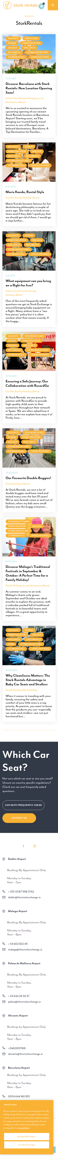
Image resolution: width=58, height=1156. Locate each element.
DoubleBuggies (34, 336)
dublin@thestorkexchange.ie (24, 897)
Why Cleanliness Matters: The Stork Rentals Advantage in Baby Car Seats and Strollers (28, 679)
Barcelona (31, 38)
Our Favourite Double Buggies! (28, 478)
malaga (12, 47)
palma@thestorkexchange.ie (24, 1001)
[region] (26, 1127)
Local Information (32, 585)
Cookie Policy (24, 1128)
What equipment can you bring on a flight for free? (28, 283)
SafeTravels (33, 639)
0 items (41, 6)
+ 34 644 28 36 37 (18, 996)
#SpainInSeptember (19, 521)
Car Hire (10, 197)
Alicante (13, 38)
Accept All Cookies (27, 1136)
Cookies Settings (26, 1144)
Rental (22, 102)
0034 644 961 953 (19, 1096)
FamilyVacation (31, 43)
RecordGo (14, 52)
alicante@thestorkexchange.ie (25, 1053)
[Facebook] (23, 846)
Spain (11, 644)
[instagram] (34, 846)
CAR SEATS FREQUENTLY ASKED (23, 805)
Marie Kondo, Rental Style (25, 192)
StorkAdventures (37, 52)
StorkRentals (16, 57)
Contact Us (19, 818)
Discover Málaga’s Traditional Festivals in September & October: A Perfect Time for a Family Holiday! (28, 573)
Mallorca (29, 47)
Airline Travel (12, 98)
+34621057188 (17, 1048)
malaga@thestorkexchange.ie (25, 949)
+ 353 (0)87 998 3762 (21, 891)
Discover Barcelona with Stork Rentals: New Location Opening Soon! (29, 88)
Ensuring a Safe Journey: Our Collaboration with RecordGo (27, 383)
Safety (34, 690)
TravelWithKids (40, 57)
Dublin (12, 43)
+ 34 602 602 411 (18, 943)
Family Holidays (28, 98)
